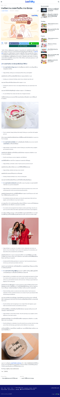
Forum (12, 388)
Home (2, 5)
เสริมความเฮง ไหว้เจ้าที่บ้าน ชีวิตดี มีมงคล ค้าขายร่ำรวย (53, 30)
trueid (11, 368)
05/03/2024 (12, 10)
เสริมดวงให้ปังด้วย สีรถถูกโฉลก (53, 49)
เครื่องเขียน (17, 389)
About (2, 388)
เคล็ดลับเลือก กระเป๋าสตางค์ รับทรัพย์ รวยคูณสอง (53, 61)
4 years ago (50, 31)
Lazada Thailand (5, 10)
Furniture (30, 388)
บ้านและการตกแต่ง (4, 389)
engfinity (8, 368)
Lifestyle (5, 5)
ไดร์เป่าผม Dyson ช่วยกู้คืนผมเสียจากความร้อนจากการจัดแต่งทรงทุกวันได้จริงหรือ (53, 9)
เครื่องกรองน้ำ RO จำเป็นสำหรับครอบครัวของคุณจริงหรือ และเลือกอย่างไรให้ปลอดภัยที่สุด (53, 15)
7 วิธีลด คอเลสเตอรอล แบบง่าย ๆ (53, 23)
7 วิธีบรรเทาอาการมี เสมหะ (52, 43)
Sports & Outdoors (11, 389)
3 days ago (50, 17)
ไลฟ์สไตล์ (6, 371)
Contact (8, 388)
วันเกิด (29, 363)
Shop (5, 388)
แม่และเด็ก (35, 388)
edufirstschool (16, 368)
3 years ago (50, 39)
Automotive (26, 388)
